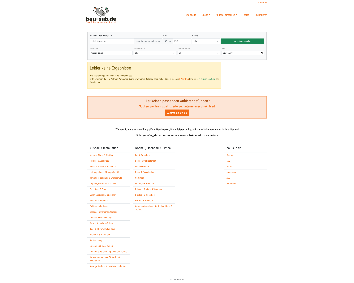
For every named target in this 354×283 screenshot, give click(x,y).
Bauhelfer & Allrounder (100, 234)
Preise (246, 14)
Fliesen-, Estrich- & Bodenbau (103, 166)
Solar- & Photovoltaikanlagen (102, 229)
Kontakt (230, 155)
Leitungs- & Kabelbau (144, 183)
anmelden (263, 2)
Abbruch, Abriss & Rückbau (101, 155)
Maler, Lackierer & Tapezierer (103, 195)
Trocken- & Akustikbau (99, 160)
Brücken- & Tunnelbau (145, 195)
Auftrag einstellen (177, 113)
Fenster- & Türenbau (99, 200)
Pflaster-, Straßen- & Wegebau (148, 189)
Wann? (224, 48)
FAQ (228, 160)
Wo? (165, 35)
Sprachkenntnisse (184, 48)
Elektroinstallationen (99, 206)
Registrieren (261, 14)
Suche (205, 14)
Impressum (231, 172)
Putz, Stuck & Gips (98, 189)
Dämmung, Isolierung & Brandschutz (106, 178)
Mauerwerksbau (142, 166)
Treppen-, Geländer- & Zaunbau (103, 183)
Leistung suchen (244, 41)
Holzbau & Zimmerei (144, 200)
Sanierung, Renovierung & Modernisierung (108, 251)
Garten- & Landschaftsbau (101, 223)
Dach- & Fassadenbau (144, 172)
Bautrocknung (96, 240)
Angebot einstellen (225, 14)
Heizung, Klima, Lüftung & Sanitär (105, 172)
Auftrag (185, 79)
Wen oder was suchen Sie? (101, 35)
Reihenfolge (94, 48)
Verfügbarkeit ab (139, 48)
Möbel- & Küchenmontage (101, 217)
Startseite (191, 14)
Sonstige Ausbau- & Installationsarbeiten (108, 266)
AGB (228, 178)
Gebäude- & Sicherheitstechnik (103, 212)
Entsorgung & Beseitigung (101, 246)
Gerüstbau (139, 178)
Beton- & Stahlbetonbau (145, 160)
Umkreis (195, 35)
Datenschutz (232, 183)
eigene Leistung (207, 79)
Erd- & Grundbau (142, 155)
